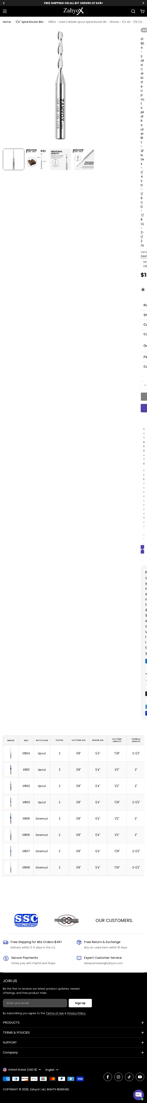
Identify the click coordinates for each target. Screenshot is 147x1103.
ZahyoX (35, 1089)
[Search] (133, 11)
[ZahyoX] (17, 920)
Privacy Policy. (76, 1013)
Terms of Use (55, 1013)
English (50, 1070)
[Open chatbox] (138, 1095)
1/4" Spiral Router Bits (29, 22)
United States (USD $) (22, 1070)
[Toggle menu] (4, 11)
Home (7, 22)
